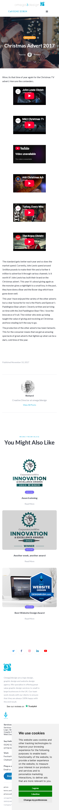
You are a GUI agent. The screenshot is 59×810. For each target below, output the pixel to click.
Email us (7, 769)
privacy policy (9, 794)
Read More (29, 504)
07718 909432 (10, 748)
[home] (29, 4)
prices (6, 787)
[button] (47, 11)
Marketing (30, 37)
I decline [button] (35, 794)
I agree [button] (35, 788)
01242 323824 (10, 744)
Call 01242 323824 (17, 11)
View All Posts (29, 405)
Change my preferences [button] (35, 800)
